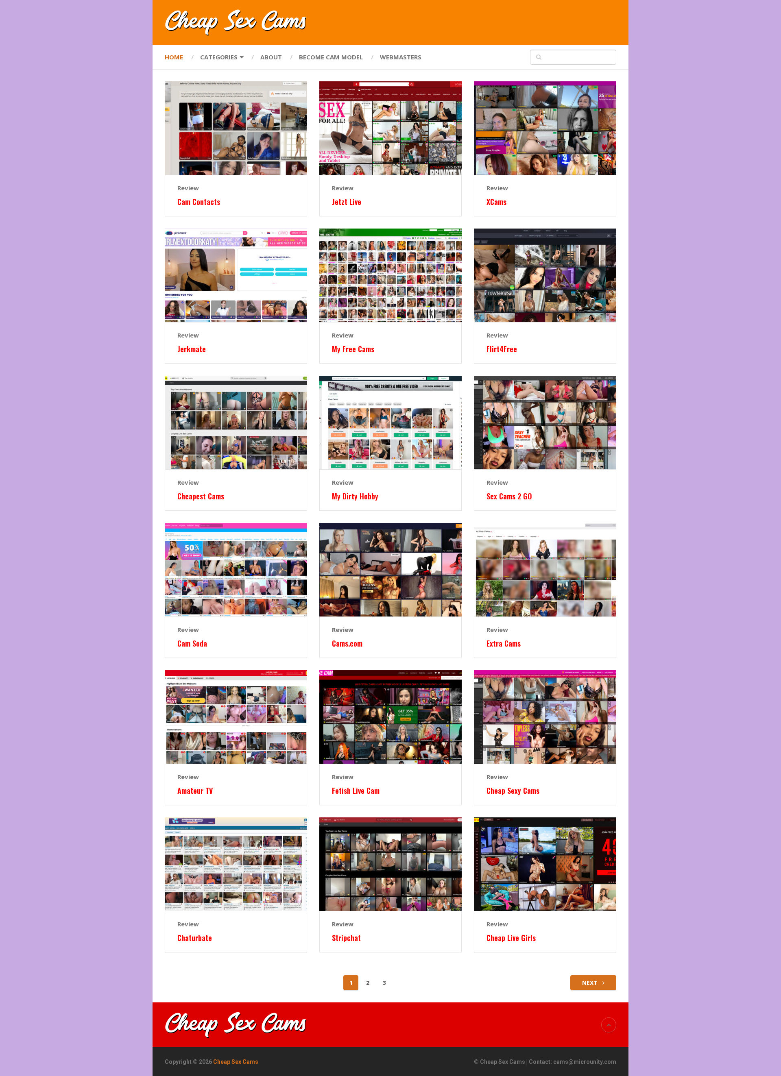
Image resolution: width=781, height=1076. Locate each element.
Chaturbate (194, 938)
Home (174, 57)
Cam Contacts (198, 202)
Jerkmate (191, 349)
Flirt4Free (501, 349)
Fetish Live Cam (356, 791)
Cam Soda (192, 643)
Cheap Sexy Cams (512, 791)
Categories (219, 57)
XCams (496, 202)
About (271, 57)
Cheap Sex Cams (235, 1062)
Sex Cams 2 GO (509, 496)
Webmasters (400, 57)
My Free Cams (353, 349)
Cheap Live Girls (511, 938)
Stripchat (346, 938)
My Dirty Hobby (355, 496)
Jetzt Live (346, 202)
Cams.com (347, 643)
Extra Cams (503, 643)
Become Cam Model (331, 57)
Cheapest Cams (200, 496)
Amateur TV (195, 791)
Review (188, 188)
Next (590, 983)
